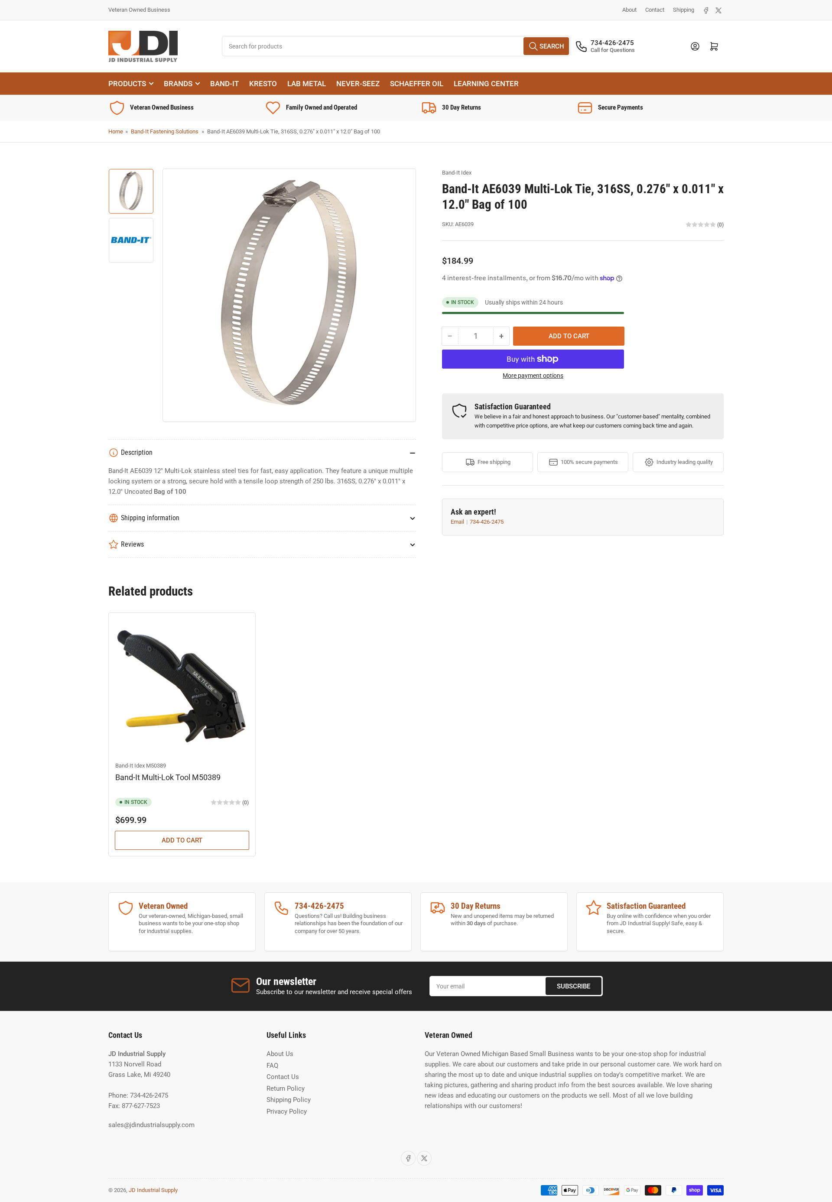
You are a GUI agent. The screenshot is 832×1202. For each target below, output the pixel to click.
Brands (178, 83)
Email (458, 521)
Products (127, 83)
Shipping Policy (288, 1100)
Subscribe (573, 986)
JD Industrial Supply (153, 1190)
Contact (654, 9)
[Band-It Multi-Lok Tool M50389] (182, 686)
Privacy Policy (286, 1111)
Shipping (683, 9)
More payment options (533, 375)
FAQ (272, 1065)
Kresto (263, 83)
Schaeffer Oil (416, 83)
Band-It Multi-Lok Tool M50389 (168, 777)
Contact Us (282, 1077)
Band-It (224, 83)
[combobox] (396, 46)
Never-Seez (358, 83)
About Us (279, 1054)
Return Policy (285, 1088)
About (629, 9)
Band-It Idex (456, 172)
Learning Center (486, 83)
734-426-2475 (487, 521)
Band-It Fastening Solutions (164, 131)
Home (115, 131)
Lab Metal (306, 83)
